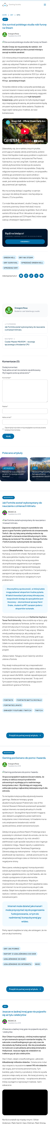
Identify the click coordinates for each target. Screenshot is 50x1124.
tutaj (26, 930)
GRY (11, 15)
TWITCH (39, 710)
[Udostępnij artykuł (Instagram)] (26, 276)
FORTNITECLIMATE (13, 705)
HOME (4, 15)
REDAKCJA (12, 512)
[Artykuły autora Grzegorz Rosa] (9, 310)
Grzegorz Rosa (13, 34)
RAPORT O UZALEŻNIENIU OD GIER (20, 954)
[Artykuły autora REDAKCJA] (4, 512)
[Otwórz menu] (45, 4)
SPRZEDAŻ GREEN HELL (32, 263)
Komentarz (6, 378)
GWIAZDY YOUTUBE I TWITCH (17, 710)
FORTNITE (8, 700)
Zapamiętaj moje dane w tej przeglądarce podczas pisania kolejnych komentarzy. (25, 429)
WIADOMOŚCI (8, 497)
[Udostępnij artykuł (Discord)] (41, 276)
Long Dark (24, 161)
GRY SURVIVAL (11, 263)
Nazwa (5, 406)
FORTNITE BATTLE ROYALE (29, 700)
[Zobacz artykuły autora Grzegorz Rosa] (4, 34)
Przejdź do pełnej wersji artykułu (23, 735)
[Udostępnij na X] (36, 276)
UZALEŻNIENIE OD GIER (15, 959)
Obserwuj (25, 241)
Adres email (7, 417)
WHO (37, 964)
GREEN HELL (9, 257)
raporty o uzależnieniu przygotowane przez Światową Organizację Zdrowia (23, 848)
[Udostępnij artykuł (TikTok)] (31, 276)
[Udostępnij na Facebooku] (21, 276)
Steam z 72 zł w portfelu (12, 197)
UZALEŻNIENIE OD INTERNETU (18, 964)
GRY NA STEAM (26, 257)
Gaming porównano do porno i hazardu (24, 757)
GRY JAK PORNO (11, 949)
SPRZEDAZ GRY (11, 268)
